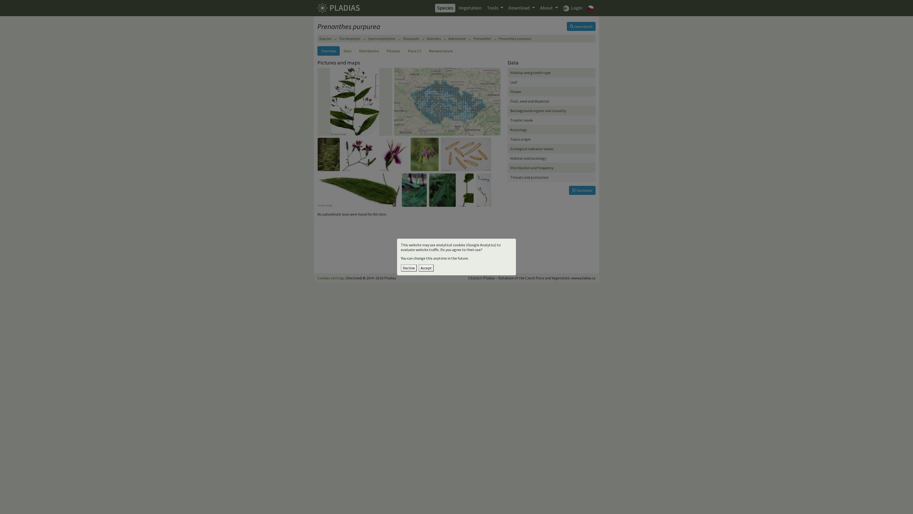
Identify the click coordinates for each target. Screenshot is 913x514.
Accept (426, 268)
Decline (409, 268)
